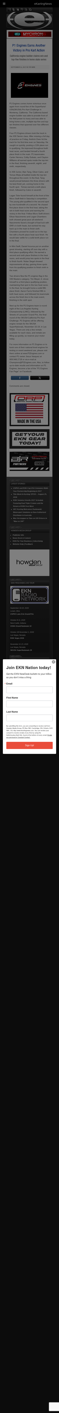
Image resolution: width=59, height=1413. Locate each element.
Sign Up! (29, 745)
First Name (12, 698)
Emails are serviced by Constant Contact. (29, 736)
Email (9, 683)
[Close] (53, 662)
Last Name (12, 712)
